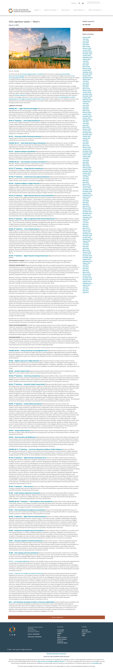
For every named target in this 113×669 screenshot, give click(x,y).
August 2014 (86, 285)
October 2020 (87, 155)
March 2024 (86, 88)
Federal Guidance (62, 639)
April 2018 (86, 204)
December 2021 (87, 133)
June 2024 (86, 83)
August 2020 (87, 156)
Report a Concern (62, 637)
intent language (19, 76)
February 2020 (87, 167)
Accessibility (60, 630)
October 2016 (87, 237)
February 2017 (87, 230)
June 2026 (86, 41)
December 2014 (87, 278)
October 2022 (87, 118)
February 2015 (87, 274)
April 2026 (86, 44)
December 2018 (87, 189)
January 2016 (87, 254)
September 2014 (87, 283)
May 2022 (86, 125)
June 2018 (86, 200)
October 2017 (87, 215)
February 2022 (87, 129)
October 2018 (87, 193)
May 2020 (86, 162)
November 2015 (87, 257)
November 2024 (87, 74)
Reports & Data (65, 10)
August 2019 (86, 175)
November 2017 (87, 213)
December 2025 (87, 52)
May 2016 (85, 246)
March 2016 (86, 250)
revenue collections (20, 95)
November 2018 (87, 191)
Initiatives (36, 10)
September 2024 (88, 77)
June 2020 (86, 160)
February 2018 (87, 208)
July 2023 (86, 103)
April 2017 (86, 226)
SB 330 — (19, 561)
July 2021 (85, 140)
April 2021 (86, 144)
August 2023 (86, 101)
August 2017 (86, 219)
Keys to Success (86, 631)
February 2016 (87, 252)
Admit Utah (85, 630)
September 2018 (87, 195)
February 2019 (87, 186)
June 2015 (86, 267)
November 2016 (87, 235)
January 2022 (87, 131)
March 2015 (86, 272)
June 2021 (86, 142)
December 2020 (87, 151)
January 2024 (87, 92)
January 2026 (87, 50)
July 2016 (85, 243)
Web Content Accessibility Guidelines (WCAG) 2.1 (52, 661)
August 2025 (86, 59)
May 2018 (85, 202)
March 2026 (86, 46)
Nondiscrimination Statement (56, 654)
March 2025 (86, 66)
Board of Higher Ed (79, 10)
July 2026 (86, 39)
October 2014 (87, 281)
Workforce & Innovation (50, 10)
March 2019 (86, 184)
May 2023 (86, 107)
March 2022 (86, 127)
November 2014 (87, 279)
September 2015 (87, 261)
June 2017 (86, 222)
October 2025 (87, 55)
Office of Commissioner (95, 10)
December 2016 (87, 234)
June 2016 (86, 245)
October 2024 (87, 76)
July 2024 (86, 81)
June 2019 (86, 178)
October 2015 (87, 259)
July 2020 (86, 158)
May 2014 (86, 290)
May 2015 (85, 268)
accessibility (95, 663)
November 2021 (87, 134)
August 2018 (86, 197)
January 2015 (87, 276)
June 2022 (86, 123)
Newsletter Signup (62, 642)
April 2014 (86, 292)
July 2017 (85, 221)
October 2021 (87, 136)
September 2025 (87, 57)
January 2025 (87, 70)
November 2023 (87, 96)
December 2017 (87, 211)
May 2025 (86, 65)
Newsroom (60, 641)
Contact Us (60, 631)
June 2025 (86, 63)
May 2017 (85, 224)
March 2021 (86, 145)
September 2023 (87, 99)
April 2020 (86, 164)
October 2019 (87, 173)
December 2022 (87, 116)
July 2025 (86, 61)
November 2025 (87, 54)
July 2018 (85, 199)
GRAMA (59, 633)
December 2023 (87, 94)
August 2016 (86, 241)
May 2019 (85, 180)
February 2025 (87, 68)
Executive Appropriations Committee (33, 74)
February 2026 (87, 48)
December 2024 (87, 72)
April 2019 (86, 182)
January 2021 (87, 149)
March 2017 (86, 228)
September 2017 (87, 217)
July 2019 (85, 177)
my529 (84, 633)
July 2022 (86, 121)
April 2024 (86, 87)
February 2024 (87, 90)
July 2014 (85, 287)
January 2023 (87, 114)
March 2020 (86, 166)
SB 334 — (26, 573)
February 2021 (87, 147)
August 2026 (86, 37)
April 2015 (86, 270)
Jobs (58, 635)
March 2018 (86, 206)
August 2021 (86, 138)
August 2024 (87, 79)
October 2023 (87, 98)
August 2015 (86, 263)
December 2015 (87, 256)
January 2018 (87, 210)
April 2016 (86, 248)
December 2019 (87, 171)
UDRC (83, 635)
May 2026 (86, 43)
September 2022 (87, 120)
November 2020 (87, 153)
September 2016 (87, 239)
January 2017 (87, 232)
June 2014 (86, 289)
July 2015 (85, 265)
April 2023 (86, 109)
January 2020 (87, 169)
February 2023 (87, 112)
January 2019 (87, 188)
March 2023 (86, 110)
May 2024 (86, 85)
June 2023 (86, 105)
